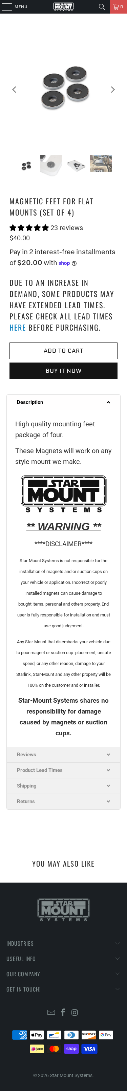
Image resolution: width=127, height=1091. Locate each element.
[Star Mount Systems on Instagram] (75, 1013)
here (17, 327)
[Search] (102, 7)
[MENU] (3, 7)
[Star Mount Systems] (64, 7)
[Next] (112, 89)
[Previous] (14, 89)
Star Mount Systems (71, 1075)
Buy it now (64, 371)
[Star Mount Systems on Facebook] (63, 1013)
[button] (29, 228)
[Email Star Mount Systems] (51, 1013)
